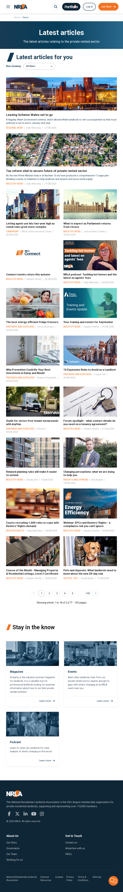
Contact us (71, 842)
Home (17, 17)
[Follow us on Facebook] (9, 814)
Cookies (59, 877)
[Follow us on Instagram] (42, 814)
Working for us (14, 859)
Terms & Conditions (83, 878)
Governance (13, 848)
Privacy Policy (70, 878)
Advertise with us (75, 848)
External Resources (46, 878)
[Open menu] (8, 6)
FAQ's (68, 854)
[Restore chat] (113, 881)
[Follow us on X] (17, 814)
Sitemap (97, 877)
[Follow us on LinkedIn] (25, 814)
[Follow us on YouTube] (34, 814)
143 (88, 593)
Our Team (11, 854)
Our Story (11, 842)
